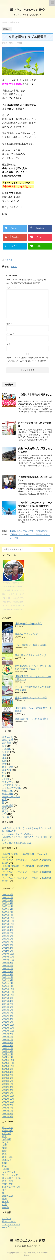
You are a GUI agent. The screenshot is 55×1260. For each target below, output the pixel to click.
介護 (4, 755)
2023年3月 (7, 1016)
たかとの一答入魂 (11, 796)
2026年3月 (7, 909)
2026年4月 (7, 906)
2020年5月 (7, 1116)
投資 (4, 746)
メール (10, 334)
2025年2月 (7, 948)
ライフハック (9, 782)
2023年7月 (7, 1004)
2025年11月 (8, 921)
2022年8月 (7, 1036)
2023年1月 (7, 1022)
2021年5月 (7, 1081)
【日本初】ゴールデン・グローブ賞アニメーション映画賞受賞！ (35, 504)
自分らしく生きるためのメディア (27, 1246)
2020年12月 (8, 1096)
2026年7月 (7, 897)
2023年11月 (8, 992)
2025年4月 (7, 942)
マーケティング (10, 785)
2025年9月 (7, 927)
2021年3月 (7, 1087)
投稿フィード (9, 1221)
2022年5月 (7, 1045)
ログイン (6, 1218)
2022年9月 (7, 1033)
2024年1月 (7, 986)
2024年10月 (8, 959)
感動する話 (7, 740)
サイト (9, 344)
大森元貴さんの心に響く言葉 (16, 843)
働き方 (5, 811)
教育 (4, 799)
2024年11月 (8, 957)
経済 (4, 808)
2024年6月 (7, 971)
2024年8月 (7, 965)
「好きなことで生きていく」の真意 (20, 860)
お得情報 (6, 749)
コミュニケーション (12, 787)
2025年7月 (7, 933)
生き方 (5, 752)
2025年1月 (7, 951)
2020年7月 (7, 1110)
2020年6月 (7, 1113)
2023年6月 (7, 1007)
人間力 (5, 779)
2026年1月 (7, 915)
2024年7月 (7, 968)
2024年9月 (7, 962)
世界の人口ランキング (26, 634)
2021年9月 (7, 1069)
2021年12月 (8, 1060)
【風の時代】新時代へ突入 (28, 623)
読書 (4, 764)
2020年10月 (8, 1102)
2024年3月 (7, 980)
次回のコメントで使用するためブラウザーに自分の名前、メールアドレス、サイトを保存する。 (27, 360)
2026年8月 (7, 894)
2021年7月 (7, 1075)
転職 (4, 761)
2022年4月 (7, 1048)
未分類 (5, 817)
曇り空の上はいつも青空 (27, 10)
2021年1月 (7, 1093)
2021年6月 (7, 1078)
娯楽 (4, 776)
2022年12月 (8, 1025)
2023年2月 (7, 1019)
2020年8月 (7, 1107)
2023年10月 (8, 995)
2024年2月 (7, 983)
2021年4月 (7, 1084)
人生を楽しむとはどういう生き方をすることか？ (27, 828)
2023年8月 (7, 1001)
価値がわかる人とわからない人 (31, 655)
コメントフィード (11, 1224)
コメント (11, 288)
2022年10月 (8, 1031)
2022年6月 (7, 1042)
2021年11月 (8, 1063)
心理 (4, 814)
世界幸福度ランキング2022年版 (31, 697)
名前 (9, 324)
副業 (4, 773)
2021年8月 (7, 1072)
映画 (4, 758)
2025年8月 (7, 930)
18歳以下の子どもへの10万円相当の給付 (29, 531)
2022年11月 (8, 1028)
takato (14, 266)
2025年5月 (7, 939)
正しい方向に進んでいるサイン (18, 834)
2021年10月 (8, 1066)
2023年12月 (8, 989)
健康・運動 (7, 767)
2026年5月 (7, 903)
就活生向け (7, 737)
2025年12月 (8, 918)
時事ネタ (8, 260)
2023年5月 (7, 1010)
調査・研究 (7, 790)
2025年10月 (8, 924)
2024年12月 (8, 954)
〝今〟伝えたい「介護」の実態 (31, 645)
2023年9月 (7, 998)
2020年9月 (7, 1105)
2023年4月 (7, 1013)
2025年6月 (7, 936)
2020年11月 (8, 1099)
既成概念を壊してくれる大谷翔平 (32, 719)
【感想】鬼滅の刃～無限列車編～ (19, 854)
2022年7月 (7, 1039)
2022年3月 (7, 1051)
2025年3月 (7, 945)
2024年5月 (7, 974)
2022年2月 (7, 1054)
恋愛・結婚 (7, 793)
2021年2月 (7, 1090)
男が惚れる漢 (9, 831)
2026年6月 (7, 900)
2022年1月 (7, 1057)
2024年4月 (7, 977)
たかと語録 (7, 805)
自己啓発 (6, 743)
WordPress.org (9, 1227)
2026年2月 (7, 912)
